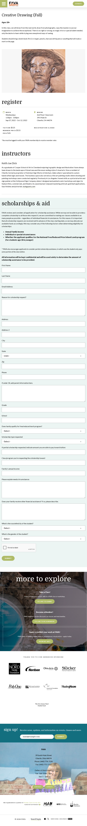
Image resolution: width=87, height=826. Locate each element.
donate (78, 3)
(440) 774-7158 (46, 761)
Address (5, 319)
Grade (4, 405)
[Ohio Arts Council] (51, 668)
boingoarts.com (29, 186)
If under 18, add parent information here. (17, 383)
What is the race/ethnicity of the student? (17, 523)
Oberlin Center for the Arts (32, 802)
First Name (6, 265)
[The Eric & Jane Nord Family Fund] (41, 705)
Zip (3, 362)
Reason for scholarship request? (14, 297)
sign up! (11, 730)
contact (37, 786)
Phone (4, 372)
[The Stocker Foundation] (69, 668)
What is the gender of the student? (15, 534)
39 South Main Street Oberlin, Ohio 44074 (43, 756)
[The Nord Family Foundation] (14, 668)
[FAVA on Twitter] (48, 819)
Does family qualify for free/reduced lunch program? (22, 426)
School (4, 416)
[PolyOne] (14, 686)
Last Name (6, 276)
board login (36, 819)
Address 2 (6, 330)
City (3, 340)
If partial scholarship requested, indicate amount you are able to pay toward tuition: (34, 447)
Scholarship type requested (12, 437)
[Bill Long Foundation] (32, 686)
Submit (8, 558)
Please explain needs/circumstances (15, 479)
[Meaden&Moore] (69, 686)
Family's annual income (10, 469)
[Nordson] (32, 668)
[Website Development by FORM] (61, 819)
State (4, 351)
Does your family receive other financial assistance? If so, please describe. (30, 501)
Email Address (7, 286)
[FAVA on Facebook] (45, 819)
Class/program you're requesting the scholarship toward (23, 458)
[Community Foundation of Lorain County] (51, 686)
